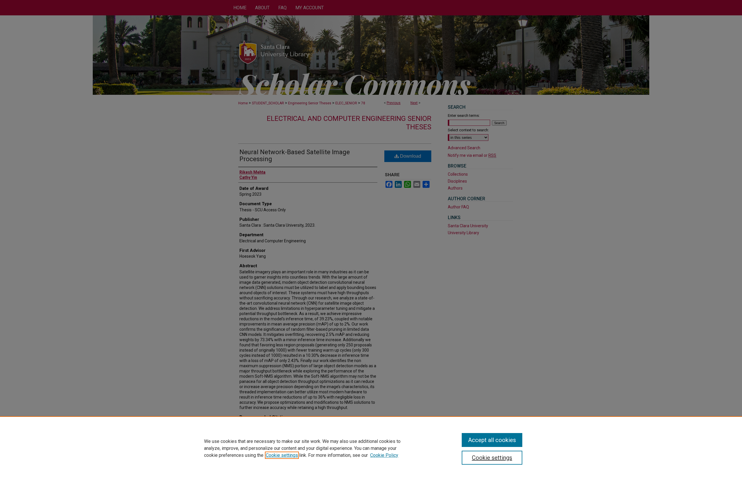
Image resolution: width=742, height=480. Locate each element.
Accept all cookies (492, 440)
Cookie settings (282, 455)
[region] (371, 448)
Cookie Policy (384, 455)
